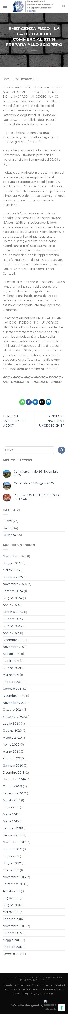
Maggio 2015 (12, 940)
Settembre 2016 (14, 884)
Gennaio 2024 (13, 612)
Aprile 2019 (11, 814)
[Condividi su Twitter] (35, 402)
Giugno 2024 (12, 598)
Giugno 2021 (12, 668)
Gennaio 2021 (12, 688)
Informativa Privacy (34, 980)
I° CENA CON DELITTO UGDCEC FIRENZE (37, 497)
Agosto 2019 (11, 800)
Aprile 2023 (11, 633)
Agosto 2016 (11, 891)
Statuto (20, 977)
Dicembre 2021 (13, 640)
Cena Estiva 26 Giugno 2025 (34, 483)
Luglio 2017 (11, 856)
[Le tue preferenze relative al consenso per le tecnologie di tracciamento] (61, 1007)
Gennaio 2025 (13, 577)
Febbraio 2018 (13, 828)
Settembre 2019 (14, 793)
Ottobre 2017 (12, 849)
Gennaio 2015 (12, 954)
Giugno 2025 (12, 563)
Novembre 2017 (14, 842)
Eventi (7, 521)
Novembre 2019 (14, 779)
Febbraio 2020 (13, 758)
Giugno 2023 (12, 626)
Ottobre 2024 (13, 591)
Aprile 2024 (11, 605)
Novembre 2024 (15, 584)
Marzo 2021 (11, 674)
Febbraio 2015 (13, 947)
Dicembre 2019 (13, 772)
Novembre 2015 (14, 926)
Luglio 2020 (11, 723)
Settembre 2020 (15, 716)
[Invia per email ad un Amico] (42, 402)
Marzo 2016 (11, 912)
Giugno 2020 (12, 730)
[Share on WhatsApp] (22, 402)
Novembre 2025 (14, 556)
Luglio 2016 (11, 898)
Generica (9, 535)
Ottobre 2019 (12, 786)
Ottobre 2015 (12, 933)
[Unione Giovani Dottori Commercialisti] (34, 6)
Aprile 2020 (11, 744)
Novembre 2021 (14, 647)
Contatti (34, 977)
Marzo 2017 (11, 870)
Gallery (8, 528)
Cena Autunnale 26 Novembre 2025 (36, 473)
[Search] (63, 6)
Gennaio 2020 (13, 765)
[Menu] (5, 6)
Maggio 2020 (12, 737)
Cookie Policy (52, 977)
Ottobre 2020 (13, 709)
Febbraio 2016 (13, 919)
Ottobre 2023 (13, 619)
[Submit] (61, 450)
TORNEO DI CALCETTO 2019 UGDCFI (14, 421)
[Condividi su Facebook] (29, 402)
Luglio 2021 (11, 661)
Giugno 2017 (12, 863)
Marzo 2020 (11, 751)
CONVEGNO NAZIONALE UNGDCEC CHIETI (52, 421)
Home (8, 977)
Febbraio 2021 (13, 682)
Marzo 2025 (11, 570)
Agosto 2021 (11, 654)
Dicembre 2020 (14, 695)
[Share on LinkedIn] (48, 402)
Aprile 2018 (11, 821)
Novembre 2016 (14, 877)
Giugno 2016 (12, 905)
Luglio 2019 (11, 807)
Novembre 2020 (15, 703)
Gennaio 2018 (12, 835)
